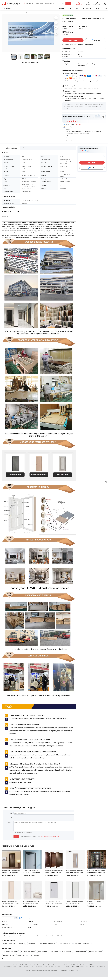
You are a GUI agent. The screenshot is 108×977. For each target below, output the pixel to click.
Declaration (71, 970)
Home (3, 12)
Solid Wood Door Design (95, 951)
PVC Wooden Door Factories (10, 951)
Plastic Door (22, 943)
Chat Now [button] (97, 40)
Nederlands (57, 966)
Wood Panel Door (42, 951)
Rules (105, 8)
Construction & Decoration (12, 12)
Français (32, 966)
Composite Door (28, 12)
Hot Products (13, 964)
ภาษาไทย (81, 966)
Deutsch (51, 966)
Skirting (82, 924)
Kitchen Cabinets (32, 924)
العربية (63, 966)
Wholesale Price (56, 964)
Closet (55, 924)
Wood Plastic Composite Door (82, 943)
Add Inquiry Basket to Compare (31, 62)
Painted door (83, 921)
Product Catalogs (25, 918)
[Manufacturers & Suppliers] (11, 3)
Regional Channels (74, 964)
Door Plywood (54, 951)
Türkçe (86, 966)
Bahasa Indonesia (101, 966)
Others (29, 927)
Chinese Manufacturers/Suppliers (34, 964)
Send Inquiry (73, 40)
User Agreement (63, 970)
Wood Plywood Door (8, 955)
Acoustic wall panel (7, 927)
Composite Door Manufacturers (47, 943)
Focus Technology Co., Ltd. (43, 970)
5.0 (80, 150)
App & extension (86, 8)
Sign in (104, 4)
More (3, 959)
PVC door (30, 921)
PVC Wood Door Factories (28, 951)
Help (77, 8)
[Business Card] (104, 155)
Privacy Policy (79, 970)
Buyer (69, 8)
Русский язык (39, 966)
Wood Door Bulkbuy (34, 955)
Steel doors (5, 924)
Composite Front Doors (65, 943)
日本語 (72, 966)
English (14, 966)
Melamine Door (58, 921)
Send (16, 836)
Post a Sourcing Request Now (50, 836)
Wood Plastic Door (66, 951)
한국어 (67, 966)
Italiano (45, 966)
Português (26, 966)
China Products (21, 964)
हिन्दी (77, 966)
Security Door (31, 943)
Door (21, 12)
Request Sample (89, 44)
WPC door (4, 921)
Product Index (83, 964)
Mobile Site (90, 964)
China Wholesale (47, 964)
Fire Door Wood (21, 955)
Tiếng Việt (92, 966)
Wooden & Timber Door (9, 943)
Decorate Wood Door (80, 951)
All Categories (7, 8)
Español (20, 966)
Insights (96, 964)
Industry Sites (65, 964)
